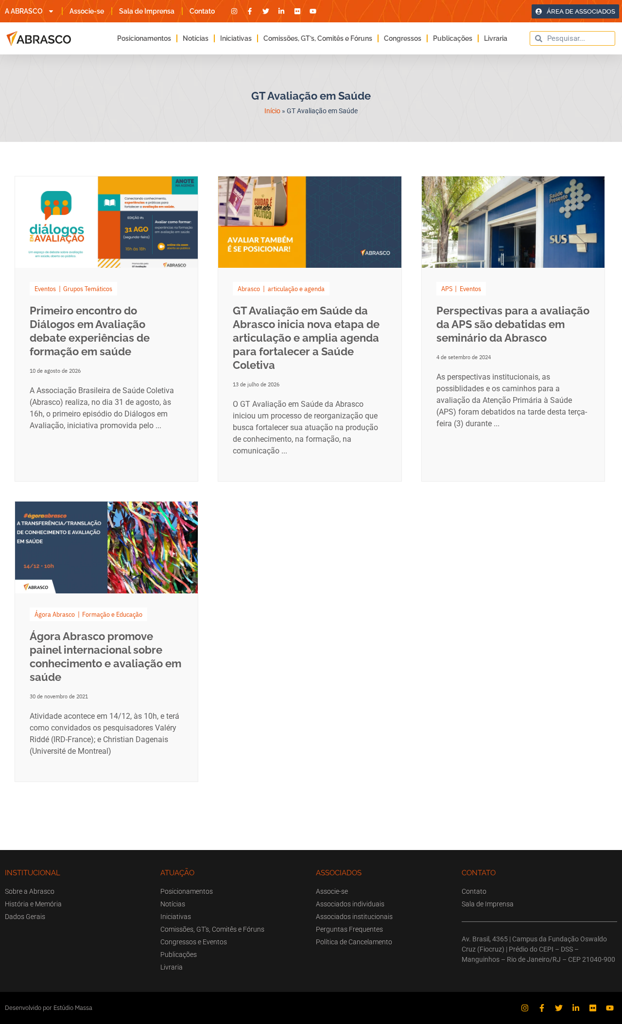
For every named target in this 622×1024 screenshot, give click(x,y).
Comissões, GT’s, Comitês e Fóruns (317, 38)
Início (272, 111)
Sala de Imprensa (146, 11)
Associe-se (86, 11)
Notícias (195, 38)
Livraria (495, 38)
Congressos (402, 38)
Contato (202, 11)
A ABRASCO (24, 11)
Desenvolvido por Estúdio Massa (48, 1008)
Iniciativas (236, 38)
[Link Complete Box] (106, 328)
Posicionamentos (144, 38)
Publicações (452, 38)
